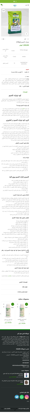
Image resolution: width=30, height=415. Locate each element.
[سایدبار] (28, 126)
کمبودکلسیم (6, 82)
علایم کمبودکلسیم (20, 80)
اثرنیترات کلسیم (22, 79)
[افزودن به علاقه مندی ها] (17, 304)
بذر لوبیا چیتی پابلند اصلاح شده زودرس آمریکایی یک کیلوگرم (12, 381)
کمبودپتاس (11, 82)
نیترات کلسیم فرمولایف (6, 84)
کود (25, 39)
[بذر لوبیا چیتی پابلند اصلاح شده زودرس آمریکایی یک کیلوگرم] (26, 382)
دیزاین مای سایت (14, 408)
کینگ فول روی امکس (8, 319)
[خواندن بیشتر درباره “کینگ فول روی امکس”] (3, 307)
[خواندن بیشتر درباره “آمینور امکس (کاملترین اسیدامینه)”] (17, 307)
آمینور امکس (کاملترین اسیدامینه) (22, 320)
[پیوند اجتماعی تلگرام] (14, 1)
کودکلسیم (27, 84)
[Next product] (2, 39)
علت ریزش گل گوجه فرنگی (10, 80)
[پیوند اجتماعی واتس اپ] (16, 1)
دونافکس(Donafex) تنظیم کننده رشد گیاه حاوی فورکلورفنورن (13, 374)
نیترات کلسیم (14, 84)
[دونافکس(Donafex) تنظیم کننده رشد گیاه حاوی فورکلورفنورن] (26, 375)
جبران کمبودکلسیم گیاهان (13, 79)
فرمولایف (19, 82)
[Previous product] (4, 39)
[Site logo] (15, 5)
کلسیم (15, 82)
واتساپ (9, 276)
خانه (28, 39)
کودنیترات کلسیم (21, 84)
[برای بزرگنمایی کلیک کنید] (26, 33)
